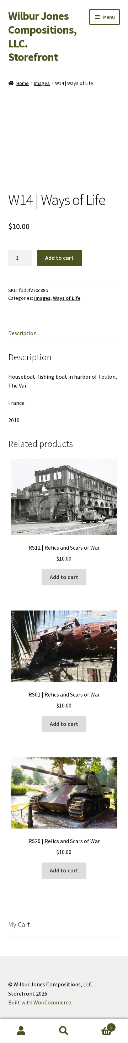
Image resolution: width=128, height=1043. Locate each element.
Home (22, 83)
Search (64, 1031)
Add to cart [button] (64, 576)
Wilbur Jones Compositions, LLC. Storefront (42, 36)
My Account (21, 1031)
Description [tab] (22, 333)
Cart (98, 1025)
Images (42, 83)
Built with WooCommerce (39, 1002)
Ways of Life (66, 298)
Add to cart (59, 257)
